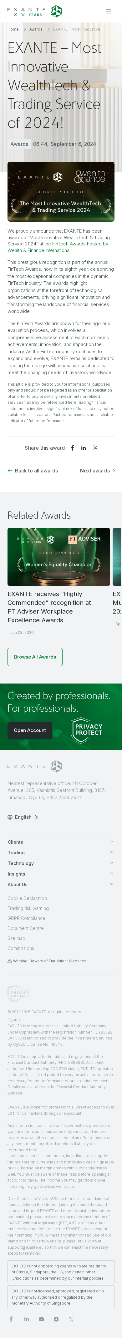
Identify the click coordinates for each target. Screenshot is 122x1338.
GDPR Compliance (26, 918)
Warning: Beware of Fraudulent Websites (49, 961)
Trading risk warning (28, 908)
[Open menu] (108, 11)
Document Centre (26, 928)
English (23, 817)
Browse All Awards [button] (35, 657)
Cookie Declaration (27, 898)
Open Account (30, 730)
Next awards (95, 470)
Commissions (21, 948)
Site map (16, 938)
